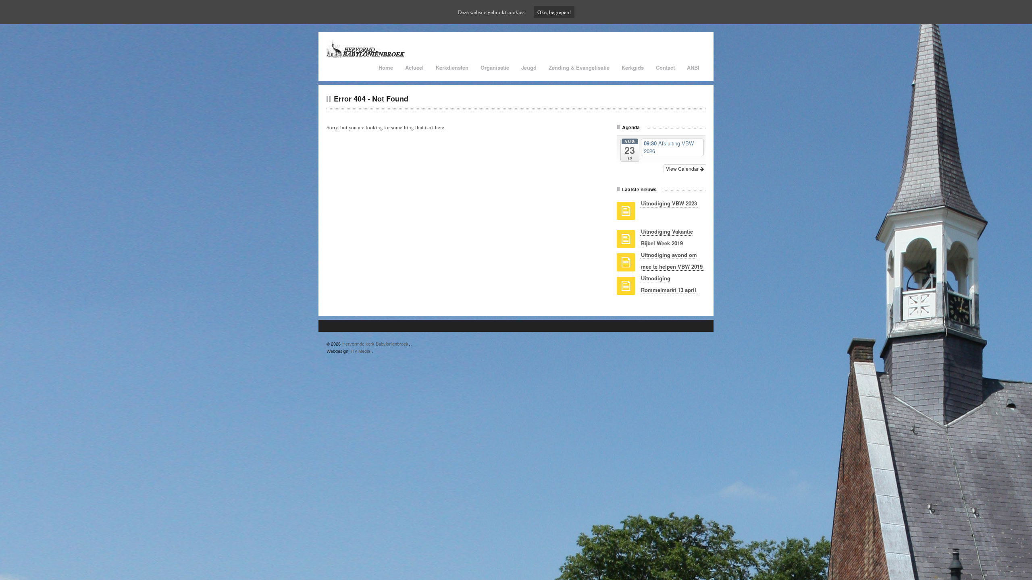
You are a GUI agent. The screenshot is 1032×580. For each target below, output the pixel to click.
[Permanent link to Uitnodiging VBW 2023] (626, 213)
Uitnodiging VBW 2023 (669, 203)
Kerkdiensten (452, 67)
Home (386, 67)
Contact (665, 67)
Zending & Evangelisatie (579, 67)
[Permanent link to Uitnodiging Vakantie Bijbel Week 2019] (626, 241)
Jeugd (529, 67)
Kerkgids (633, 67)
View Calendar (683, 168)
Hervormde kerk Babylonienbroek (375, 343)
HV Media (360, 351)
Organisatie (495, 67)
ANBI (693, 67)
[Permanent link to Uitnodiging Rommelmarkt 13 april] (626, 288)
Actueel (414, 67)
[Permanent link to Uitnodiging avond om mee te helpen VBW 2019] (626, 265)
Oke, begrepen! (554, 12)
